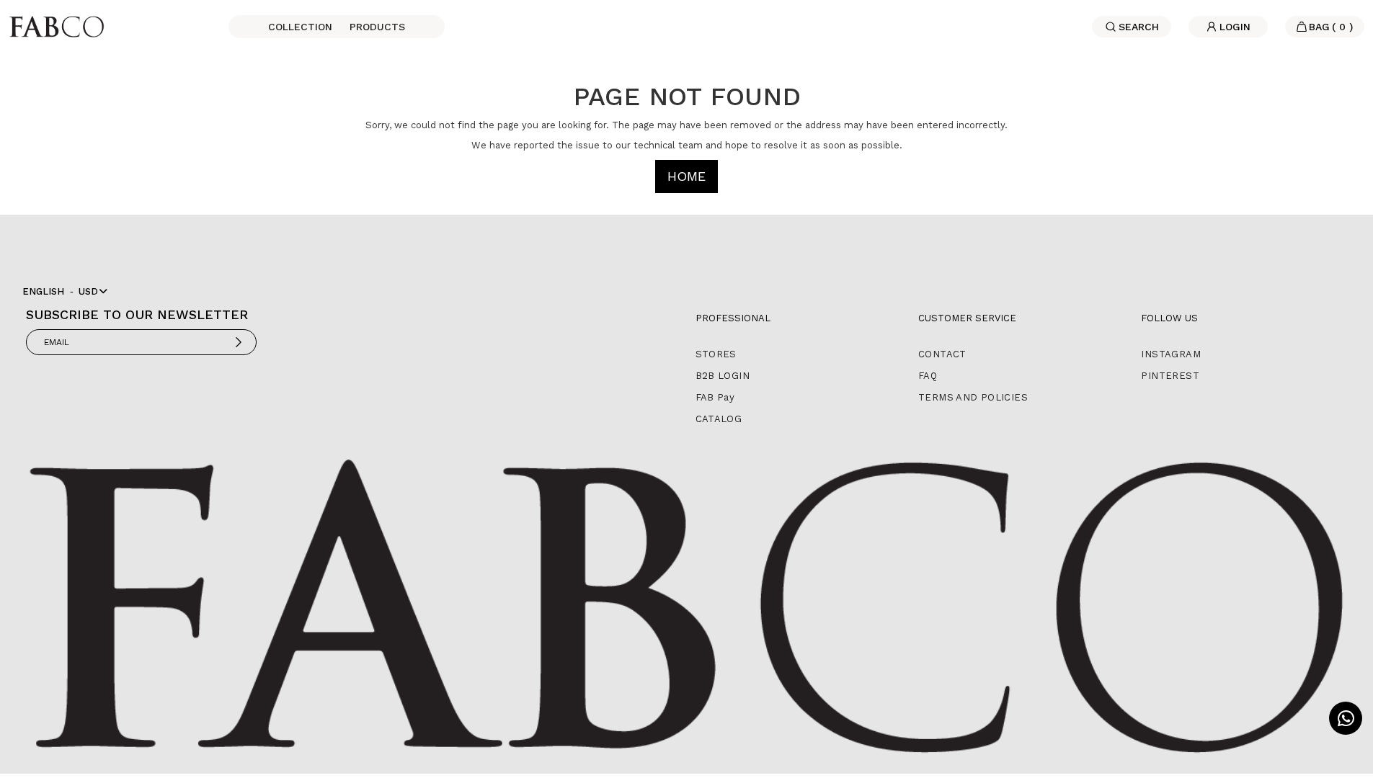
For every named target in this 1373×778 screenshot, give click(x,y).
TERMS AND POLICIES (973, 397)
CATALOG (719, 418)
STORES (716, 354)
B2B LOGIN (723, 375)
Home (686, 176)
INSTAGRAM (1171, 354)
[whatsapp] (1345, 718)
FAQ (927, 375)
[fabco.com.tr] (57, 25)
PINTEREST (1170, 375)
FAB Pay (715, 397)
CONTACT (942, 354)
